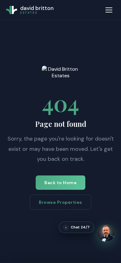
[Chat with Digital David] (106, 233)
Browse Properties (60, 202)
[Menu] (109, 10)
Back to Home (60, 182)
